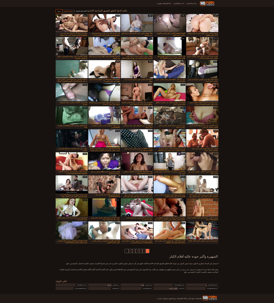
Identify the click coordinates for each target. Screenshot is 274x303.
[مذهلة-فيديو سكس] (207, 3)
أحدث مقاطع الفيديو (179, 3)
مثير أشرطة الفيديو (192, 3)
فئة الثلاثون (168, 3)
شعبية (59, 11)
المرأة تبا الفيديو (68, 11)
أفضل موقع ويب (161, 3)
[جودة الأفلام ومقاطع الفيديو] (209, 298)
